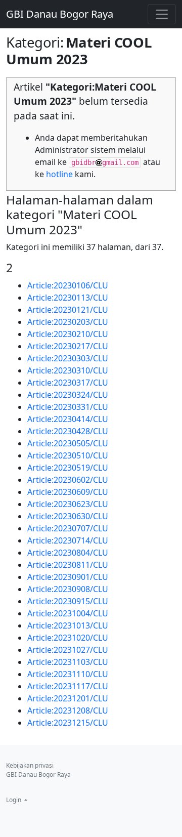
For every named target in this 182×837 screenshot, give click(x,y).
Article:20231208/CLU (67, 710)
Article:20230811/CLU (67, 564)
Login (14, 800)
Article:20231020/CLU (67, 637)
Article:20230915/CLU (67, 601)
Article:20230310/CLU (67, 370)
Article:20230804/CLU (67, 552)
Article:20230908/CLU (67, 589)
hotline (59, 174)
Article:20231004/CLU (67, 613)
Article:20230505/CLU (67, 443)
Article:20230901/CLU (67, 576)
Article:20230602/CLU (67, 479)
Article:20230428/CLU (67, 431)
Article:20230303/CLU (67, 358)
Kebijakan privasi (30, 765)
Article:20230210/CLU (67, 334)
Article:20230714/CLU (67, 540)
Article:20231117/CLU (67, 686)
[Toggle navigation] (162, 14)
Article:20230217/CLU (67, 346)
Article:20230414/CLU (67, 419)
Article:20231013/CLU (67, 625)
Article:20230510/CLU (67, 455)
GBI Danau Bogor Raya (59, 14)
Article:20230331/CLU (67, 406)
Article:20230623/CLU (67, 504)
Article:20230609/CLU (67, 491)
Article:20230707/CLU (67, 528)
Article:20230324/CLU (67, 394)
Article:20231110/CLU (67, 674)
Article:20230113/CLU (67, 297)
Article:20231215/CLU (67, 722)
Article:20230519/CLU (67, 467)
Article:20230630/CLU (67, 516)
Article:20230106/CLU (67, 285)
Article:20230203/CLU (67, 321)
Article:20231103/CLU (67, 661)
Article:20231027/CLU (67, 649)
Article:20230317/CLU (67, 382)
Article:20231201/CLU (67, 698)
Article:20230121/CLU (67, 309)
